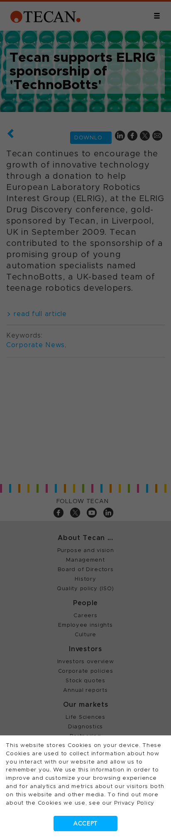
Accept (85, 823)
